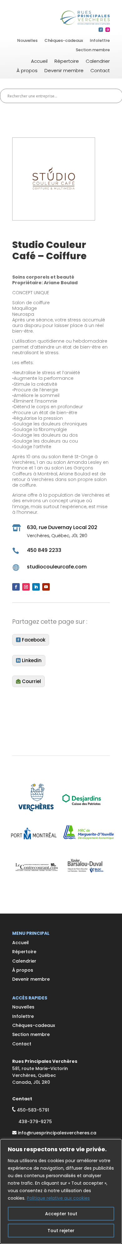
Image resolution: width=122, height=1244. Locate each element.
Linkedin (32, 660)
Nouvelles (27, 40)
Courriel (31, 681)
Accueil (39, 61)
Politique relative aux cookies (58, 1198)
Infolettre (100, 40)
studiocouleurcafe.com (57, 566)
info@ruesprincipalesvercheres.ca (57, 1133)
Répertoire (66, 61)
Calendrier (98, 61)
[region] (61, 1191)
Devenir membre (64, 71)
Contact (100, 71)
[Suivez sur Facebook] (101, 29)
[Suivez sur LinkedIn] (36, 587)
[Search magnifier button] (115, 96)
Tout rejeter (61, 1230)
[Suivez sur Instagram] (107, 29)
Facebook (33, 640)
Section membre (93, 50)
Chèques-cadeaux (63, 40)
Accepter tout (61, 1214)
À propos (27, 71)
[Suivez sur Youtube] (46, 587)
